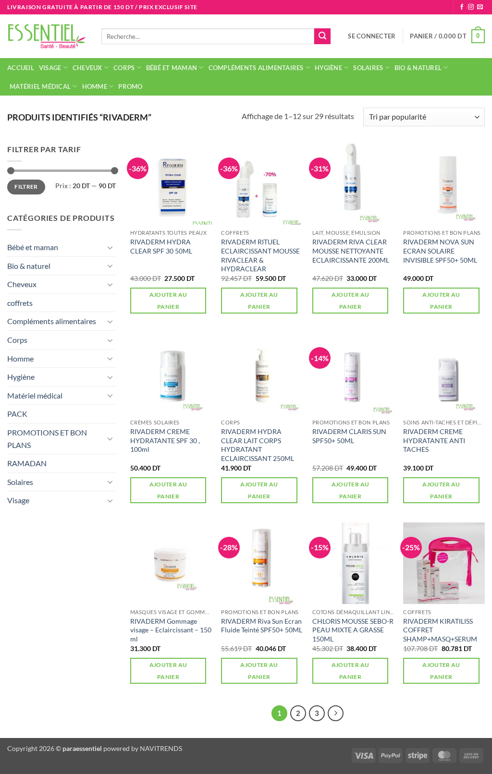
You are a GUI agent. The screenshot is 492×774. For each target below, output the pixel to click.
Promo (130, 86)
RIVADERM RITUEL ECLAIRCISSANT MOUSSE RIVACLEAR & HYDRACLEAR (260, 255)
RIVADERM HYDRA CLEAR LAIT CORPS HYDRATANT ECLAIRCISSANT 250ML (257, 444)
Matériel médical (40, 86)
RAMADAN (27, 463)
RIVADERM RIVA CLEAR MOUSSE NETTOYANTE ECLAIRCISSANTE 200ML (350, 251)
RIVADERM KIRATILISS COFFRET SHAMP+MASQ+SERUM (440, 630)
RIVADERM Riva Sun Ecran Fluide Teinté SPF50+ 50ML (261, 625)
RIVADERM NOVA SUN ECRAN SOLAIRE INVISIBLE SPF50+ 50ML (440, 251)
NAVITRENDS (161, 748)
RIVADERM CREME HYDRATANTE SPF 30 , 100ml (165, 440)
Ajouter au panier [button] (168, 300)
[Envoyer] (322, 36)
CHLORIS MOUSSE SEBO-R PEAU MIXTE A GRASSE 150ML (353, 630)
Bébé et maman (171, 68)
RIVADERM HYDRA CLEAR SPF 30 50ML (161, 246)
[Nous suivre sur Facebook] (462, 7)
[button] (371, 36)
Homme (94, 86)
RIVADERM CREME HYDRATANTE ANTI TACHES (434, 440)
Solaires (368, 68)
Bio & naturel (418, 68)
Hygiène (328, 68)
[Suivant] (336, 713)
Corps (124, 68)
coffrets (20, 302)
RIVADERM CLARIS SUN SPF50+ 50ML (349, 436)
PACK (17, 413)
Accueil (20, 68)
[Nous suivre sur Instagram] (471, 7)
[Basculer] (110, 247)
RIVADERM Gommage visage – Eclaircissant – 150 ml (170, 630)
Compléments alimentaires (256, 68)
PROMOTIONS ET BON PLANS (47, 438)
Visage (50, 68)
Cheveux (87, 68)
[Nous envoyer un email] (480, 7)
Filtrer (26, 186)
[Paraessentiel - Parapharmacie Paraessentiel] (47, 36)
